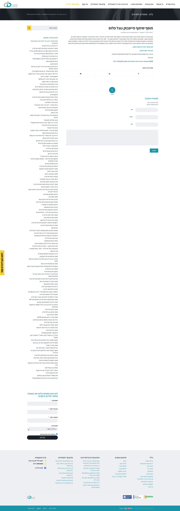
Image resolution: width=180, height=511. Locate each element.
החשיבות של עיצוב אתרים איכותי (48, 107)
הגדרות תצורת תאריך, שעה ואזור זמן (47, 348)
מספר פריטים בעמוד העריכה (49, 225)
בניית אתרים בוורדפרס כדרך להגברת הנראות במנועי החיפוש (44, 67)
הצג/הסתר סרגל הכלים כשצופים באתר (46, 243)
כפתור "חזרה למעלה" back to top (47, 370)
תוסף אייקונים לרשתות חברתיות (48, 360)
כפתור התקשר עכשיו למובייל (49, 156)
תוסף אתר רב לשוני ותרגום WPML (47, 317)
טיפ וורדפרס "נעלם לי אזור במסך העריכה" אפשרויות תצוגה (45, 275)
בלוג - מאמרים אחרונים (142, 14)
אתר (132, 124)
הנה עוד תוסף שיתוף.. (146, 50)
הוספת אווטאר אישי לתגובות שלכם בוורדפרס (44, 340)
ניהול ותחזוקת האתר (52, 61)
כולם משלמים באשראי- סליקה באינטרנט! (45, 89)
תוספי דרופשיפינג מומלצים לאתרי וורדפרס (45, 48)
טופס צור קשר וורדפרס (51, 322)
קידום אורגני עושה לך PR (50, 146)
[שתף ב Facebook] (138, 73)
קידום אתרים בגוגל (120, 474)
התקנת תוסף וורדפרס (51, 110)
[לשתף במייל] (80, 73)
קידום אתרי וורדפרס (52, 148)
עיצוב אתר (150, 466)
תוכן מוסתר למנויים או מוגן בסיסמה (47, 375)
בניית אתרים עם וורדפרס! (50, 151)
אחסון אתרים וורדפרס (146, 476)
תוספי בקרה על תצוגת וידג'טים (49, 281)
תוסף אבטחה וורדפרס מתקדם (49, 256)
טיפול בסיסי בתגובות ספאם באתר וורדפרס (45, 97)
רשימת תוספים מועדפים (50, 194)
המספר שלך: (53, 417)
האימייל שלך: (53, 409)
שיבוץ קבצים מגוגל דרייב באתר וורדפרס (46, 233)
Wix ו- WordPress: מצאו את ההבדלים (46, 53)
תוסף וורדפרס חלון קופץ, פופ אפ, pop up (45, 343)
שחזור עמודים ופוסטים (51, 241)
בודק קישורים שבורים (51, 164)
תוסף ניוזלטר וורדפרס (51, 309)
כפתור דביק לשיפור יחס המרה (49, 100)
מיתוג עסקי (123, 463)
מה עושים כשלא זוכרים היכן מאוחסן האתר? (45, 378)
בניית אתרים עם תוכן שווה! (50, 133)
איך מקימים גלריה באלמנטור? (64, 483)
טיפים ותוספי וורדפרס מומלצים (129, 32)
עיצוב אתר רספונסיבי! (51, 102)
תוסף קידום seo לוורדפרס (50, 312)
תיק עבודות (149, 474)
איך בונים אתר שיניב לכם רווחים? (48, 79)
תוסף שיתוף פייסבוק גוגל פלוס (131, 28)
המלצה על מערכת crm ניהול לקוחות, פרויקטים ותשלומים (43, 306)
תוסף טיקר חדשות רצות (51, 217)
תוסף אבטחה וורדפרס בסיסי (49, 264)
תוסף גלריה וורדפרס (52, 330)
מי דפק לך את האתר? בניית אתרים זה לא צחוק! (44, 135)
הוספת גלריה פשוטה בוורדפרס (49, 294)
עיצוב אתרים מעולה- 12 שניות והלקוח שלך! (45, 71)
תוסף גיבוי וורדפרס (52, 315)
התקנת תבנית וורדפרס (51, 271)
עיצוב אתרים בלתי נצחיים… (49, 138)
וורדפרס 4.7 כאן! (53, 154)
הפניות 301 (54, 228)
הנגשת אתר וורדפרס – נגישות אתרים (47, 212)
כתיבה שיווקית (122, 471)
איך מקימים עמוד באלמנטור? (64, 461)
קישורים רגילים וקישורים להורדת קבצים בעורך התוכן (42, 266)
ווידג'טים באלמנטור (67, 478)
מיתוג (124, 461)
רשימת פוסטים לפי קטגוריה (50, 205)
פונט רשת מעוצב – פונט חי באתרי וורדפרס (45, 246)
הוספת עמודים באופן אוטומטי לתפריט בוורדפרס (43, 230)
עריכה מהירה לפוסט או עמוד (49, 187)
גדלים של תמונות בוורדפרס (49, 286)
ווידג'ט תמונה (54, 251)
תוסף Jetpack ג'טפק (51, 174)
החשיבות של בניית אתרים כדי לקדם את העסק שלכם (44, 116)
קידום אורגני (122, 466)
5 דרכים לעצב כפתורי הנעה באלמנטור (64, 464)
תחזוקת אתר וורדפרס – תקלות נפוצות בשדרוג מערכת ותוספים (44, 160)
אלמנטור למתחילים (147, 482)
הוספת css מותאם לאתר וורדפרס (48, 143)
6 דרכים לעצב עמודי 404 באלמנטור (65, 469)
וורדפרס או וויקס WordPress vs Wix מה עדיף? (43, 51)
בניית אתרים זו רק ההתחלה (50, 56)
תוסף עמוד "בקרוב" (52, 345)
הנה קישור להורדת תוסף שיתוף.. (142, 47)
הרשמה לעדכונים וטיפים (47, 434)
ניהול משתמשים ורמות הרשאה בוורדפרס (46, 358)
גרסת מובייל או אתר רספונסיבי (49, 179)
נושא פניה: (54, 426)
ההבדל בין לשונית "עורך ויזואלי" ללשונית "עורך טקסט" (44, 336)
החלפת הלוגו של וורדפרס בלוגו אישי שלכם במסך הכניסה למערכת (43, 190)
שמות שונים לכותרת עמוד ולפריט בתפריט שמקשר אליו (43, 364)
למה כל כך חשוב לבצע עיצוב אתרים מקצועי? (44, 122)
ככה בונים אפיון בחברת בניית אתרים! (47, 141)
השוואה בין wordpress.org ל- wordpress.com (43, 292)
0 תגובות (142, 32)
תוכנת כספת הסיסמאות (51, 284)
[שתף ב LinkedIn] (109, 73)
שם (132, 109)
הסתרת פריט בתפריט (51, 269)
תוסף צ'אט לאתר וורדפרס (50, 215)
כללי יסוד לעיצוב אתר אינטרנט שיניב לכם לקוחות (43, 74)
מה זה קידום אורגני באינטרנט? (49, 84)
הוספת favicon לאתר (51, 368)
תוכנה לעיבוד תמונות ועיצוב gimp (47, 302)
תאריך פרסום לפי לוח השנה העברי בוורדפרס (44, 297)
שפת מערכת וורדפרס (51, 238)
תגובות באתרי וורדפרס (51, 176)
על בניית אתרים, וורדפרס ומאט (48, 92)
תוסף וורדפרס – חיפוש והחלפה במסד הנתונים (44, 130)
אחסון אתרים (54, 95)
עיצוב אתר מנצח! (52, 128)
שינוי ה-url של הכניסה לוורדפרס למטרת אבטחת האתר (43, 260)
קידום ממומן (54, 64)
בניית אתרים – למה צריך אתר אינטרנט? (46, 105)
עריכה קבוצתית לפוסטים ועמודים (48, 254)
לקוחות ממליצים (148, 484)
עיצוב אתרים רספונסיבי (51, 120)
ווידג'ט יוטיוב (54, 113)
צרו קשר (150, 487)
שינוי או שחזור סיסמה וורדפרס (49, 182)
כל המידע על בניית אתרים (50, 46)
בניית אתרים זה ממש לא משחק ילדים (46, 87)
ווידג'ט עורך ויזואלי (52, 171)
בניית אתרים (149, 461)
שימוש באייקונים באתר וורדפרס (48, 210)
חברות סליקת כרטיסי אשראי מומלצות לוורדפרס (43, 279)
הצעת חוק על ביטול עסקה (50, 82)
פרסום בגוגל (122, 469)
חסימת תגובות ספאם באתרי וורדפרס (47, 202)
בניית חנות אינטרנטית (146, 463)
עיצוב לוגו (150, 469)
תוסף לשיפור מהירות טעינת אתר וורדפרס (46, 184)
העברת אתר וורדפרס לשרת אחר (48, 199)
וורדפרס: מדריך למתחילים (145, 479)
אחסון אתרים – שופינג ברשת (49, 76)
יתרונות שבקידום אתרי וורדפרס (49, 166)
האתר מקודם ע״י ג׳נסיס (119, 476)
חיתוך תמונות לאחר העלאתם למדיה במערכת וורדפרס (44, 351)
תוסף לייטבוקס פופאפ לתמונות (48, 169)
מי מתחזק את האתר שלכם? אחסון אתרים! (45, 59)
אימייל (131, 117)
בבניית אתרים (138, 61)
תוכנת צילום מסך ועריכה (50, 289)
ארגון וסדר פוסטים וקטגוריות (49, 333)
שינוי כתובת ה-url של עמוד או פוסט (47, 327)
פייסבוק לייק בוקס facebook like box (46, 236)
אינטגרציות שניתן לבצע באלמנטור (66, 474)
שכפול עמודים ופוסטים (51, 207)
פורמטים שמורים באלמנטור (64, 480)
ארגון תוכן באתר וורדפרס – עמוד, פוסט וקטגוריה (43, 248)
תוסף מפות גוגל (53, 197)
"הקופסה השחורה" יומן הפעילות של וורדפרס (45, 223)
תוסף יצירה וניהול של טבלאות (49, 220)
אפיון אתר (150, 471)
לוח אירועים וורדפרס (52, 373)
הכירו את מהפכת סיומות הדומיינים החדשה (45, 320)
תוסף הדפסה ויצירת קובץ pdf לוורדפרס (46, 355)
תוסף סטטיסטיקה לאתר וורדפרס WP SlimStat (43, 299)
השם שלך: (54, 400)
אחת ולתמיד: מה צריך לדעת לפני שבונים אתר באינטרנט (44, 42)
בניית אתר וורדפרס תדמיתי (50, 125)
